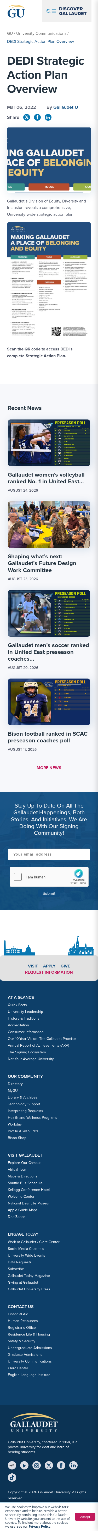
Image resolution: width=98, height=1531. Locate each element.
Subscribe (16, 1269)
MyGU (13, 1090)
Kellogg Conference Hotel (29, 1190)
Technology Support (24, 1104)
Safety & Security (21, 1341)
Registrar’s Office (22, 1327)
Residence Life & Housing (29, 1334)
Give (65, 966)
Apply (49, 966)
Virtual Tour (17, 1169)
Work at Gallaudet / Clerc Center (34, 1242)
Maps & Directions (22, 1176)
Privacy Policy (39, 1526)
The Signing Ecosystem (27, 1052)
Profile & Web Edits (23, 1131)
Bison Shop (17, 1138)
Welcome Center (21, 1196)
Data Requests (20, 1262)
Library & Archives (22, 1097)
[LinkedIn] (73, 1465)
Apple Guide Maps (23, 1210)
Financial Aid (18, 1314)
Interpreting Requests (25, 1111)
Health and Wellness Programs (32, 1117)
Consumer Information (26, 1032)
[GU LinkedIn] (48, 117)
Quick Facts (17, 1005)
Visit (33, 966)
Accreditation (18, 1025)
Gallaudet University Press (29, 1289)
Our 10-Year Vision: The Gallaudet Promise (42, 1038)
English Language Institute (29, 1375)
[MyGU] (12, 1465)
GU (10, 33)
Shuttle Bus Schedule (25, 1183)
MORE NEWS (49, 768)
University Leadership (25, 1011)
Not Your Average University (31, 1059)
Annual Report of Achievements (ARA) (38, 1045)
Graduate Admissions (25, 1354)
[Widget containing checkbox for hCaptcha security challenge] (49, 877)
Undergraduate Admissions (30, 1348)
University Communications (41, 33)
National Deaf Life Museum (29, 1203)
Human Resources (23, 1321)
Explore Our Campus (25, 1163)
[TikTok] (12, 1477)
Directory (15, 1084)
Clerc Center (18, 1368)
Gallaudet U (65, 107)
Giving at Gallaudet (23, 1282)
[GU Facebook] (37, 117)
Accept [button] (85, 1516)
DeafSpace (16, 1217)
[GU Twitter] (26, 117)
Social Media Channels (26, 1248)
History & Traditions (23, 1018)
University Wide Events (26, 1255)
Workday (15, 1124)
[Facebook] (61, 1465)
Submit (49, 893)
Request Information (49, 972)
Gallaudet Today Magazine (29, 1275)
